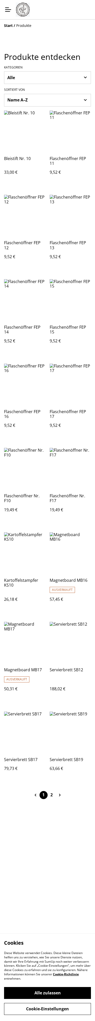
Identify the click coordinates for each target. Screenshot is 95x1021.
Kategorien (13, 67)
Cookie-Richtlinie (66, 974)
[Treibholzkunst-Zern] (23, 10)
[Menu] (8, 10)
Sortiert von (14, 90)
